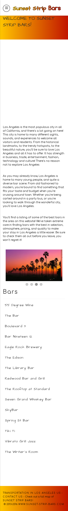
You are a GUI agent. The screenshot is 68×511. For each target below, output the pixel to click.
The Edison (14, 357)
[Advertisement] (34, 85)
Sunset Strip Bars (17, 500)
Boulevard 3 (15, 326)
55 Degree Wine (19, 305)
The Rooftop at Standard (27, 389)
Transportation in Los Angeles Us (32, 493)
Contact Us (13, 496)
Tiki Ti (10, 431)
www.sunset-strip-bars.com (41, 504)
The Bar (12, 315)
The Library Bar (19, 368)
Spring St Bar (17, 420)
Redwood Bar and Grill (25, 378)
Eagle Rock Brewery (23, 347)
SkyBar (11, 410)
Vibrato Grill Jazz (20, 441)
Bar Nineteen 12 (18, 336)
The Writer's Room (21, 451)
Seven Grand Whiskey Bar (28, 399)
